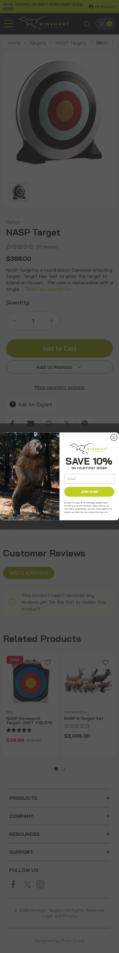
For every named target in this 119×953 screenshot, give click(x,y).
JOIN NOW (89, 492)
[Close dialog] (113, 437)
